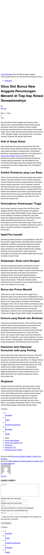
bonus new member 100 (13, 443)
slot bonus (8, 445)
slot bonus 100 (10, 447)
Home (3, 74)
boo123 (3, 108)
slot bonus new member (13, 450)
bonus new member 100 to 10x (12, 156)
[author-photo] (6, 474)
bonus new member (12, 440)
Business (9, 74)
